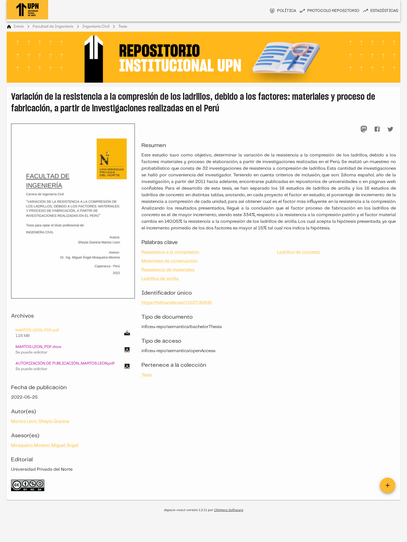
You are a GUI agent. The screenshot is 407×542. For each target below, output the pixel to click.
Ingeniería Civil (95, 26)
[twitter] (390, 129)
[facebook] (377, 129)
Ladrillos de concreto (298, 252)
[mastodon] (363, 129)
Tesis (122, 26)
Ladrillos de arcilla (160, 279)
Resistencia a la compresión (170, 252)
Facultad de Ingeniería (53, 26)
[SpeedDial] (387, 485)
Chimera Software (228, 510)
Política (286, 11)
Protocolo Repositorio (333, 11)
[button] (73, 349)
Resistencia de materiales (167, 270)
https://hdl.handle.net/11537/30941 (176, 303)
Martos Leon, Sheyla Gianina (40, 421)
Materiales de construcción (169, 261)
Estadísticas (384, 11)
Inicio (19, 26)
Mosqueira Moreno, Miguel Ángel (44, 445)
